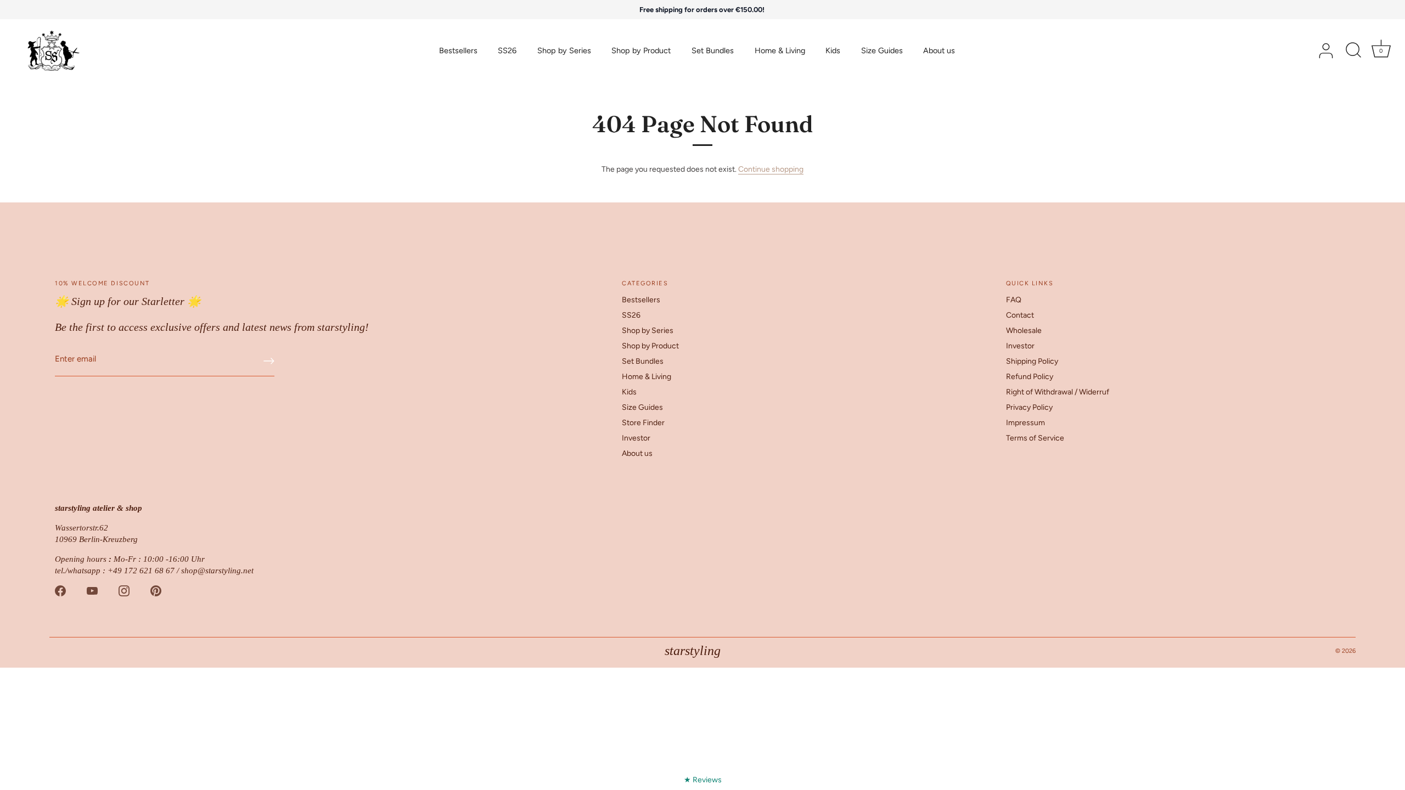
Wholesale (1024, 330)
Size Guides (882, 50)
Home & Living (780, 50)
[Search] (1353, 51)
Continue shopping (770, 169)
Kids (832, 50)
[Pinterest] (155, 590)
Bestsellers (458, 50)
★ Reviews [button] (703, 780)
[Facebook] (60, 590)
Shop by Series (564, 50)
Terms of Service (1035, 438)
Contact (1020, 315)
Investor (636, 438)
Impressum (1025, 422)
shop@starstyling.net (217, 570)
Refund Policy (1029, 376)
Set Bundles (713, 50)
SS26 (507, 50)
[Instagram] (124, 590)
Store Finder (643, 422)
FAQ (1013, 299)
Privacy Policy (1029, 407)
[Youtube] (92, 590)
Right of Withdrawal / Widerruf (1057, 392)
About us (939, 50)
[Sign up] (268, 361)
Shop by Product (641, 50)
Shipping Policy (1032, 361)
